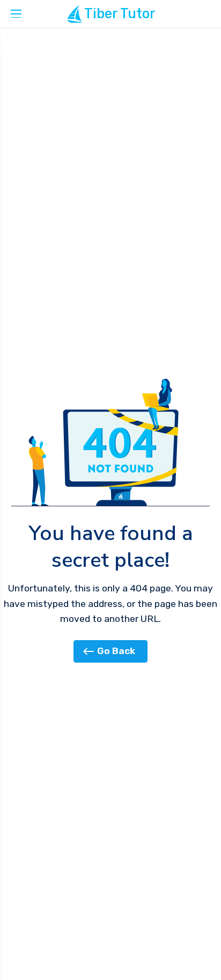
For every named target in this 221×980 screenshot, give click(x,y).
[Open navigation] (16, 13)
